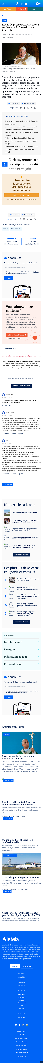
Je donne (21, 9)
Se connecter (26, 966)
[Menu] (8, 4)
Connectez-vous (30, 200)
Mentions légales (21, 1042)
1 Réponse (7, 433)
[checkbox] (4, 272)
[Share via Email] (31, 108)
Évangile (9, 649)
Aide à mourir (8, 818)
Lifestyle (21, 980)
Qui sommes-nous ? (21, 1038)
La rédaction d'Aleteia (23, 34)
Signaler (11, 405)
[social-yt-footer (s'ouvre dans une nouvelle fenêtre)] (16, 1025)
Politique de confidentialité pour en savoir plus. (22, 272)
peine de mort (8, 780)
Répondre (4, 405)
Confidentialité (21, 1056)
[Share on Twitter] (28, 108)
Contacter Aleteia (21, 1049)
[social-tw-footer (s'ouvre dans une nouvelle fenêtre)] (23, 1025)
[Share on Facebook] (21, 108)
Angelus (6, 734)
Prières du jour (13, 664)
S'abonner (15, 966)
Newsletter (21, 994)
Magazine (21, 1000)
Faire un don (21, 1035)
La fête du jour (13, 642)
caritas (5, 229)
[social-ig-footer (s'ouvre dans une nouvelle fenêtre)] (27, 1025)
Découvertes (22, 985)
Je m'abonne (8, 9)
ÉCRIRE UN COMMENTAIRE (21, 386)
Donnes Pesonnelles (21, 1053)
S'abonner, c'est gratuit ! (21, 195)
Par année (21, 1017)
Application (21, 997)
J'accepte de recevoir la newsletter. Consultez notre (22, 272)
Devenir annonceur (21, 1045)
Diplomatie (7, 891)
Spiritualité (21, 983)
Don (21, 1006)
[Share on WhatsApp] (35, 108)
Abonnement (21, 1003)
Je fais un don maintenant (15, 335)
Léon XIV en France (10, 856)
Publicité (21, 1008)
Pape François (15, 229)
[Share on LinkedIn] (24, 108)
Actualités (5, 16)
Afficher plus (8, 484)
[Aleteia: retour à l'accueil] (21, 4)
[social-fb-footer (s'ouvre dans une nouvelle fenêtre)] (19, 1025)
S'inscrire (9, 278)
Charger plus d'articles (21, 555)
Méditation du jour (15, 656)
